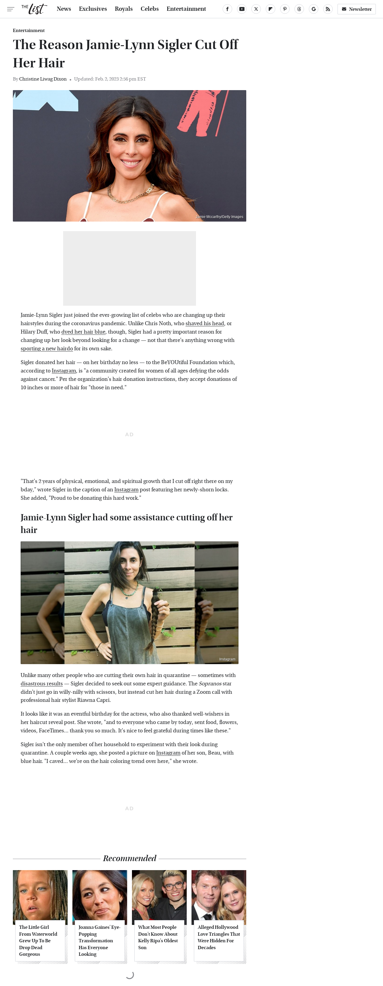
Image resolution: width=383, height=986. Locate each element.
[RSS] (328, 9)
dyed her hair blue (83, 332)
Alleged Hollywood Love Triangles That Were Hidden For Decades (219, 937)
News (64, 9)
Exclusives (93, 9)
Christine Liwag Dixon (43, 79)
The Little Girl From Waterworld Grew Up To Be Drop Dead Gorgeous (38, 940)
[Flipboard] (270, 9)
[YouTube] (242, 9)
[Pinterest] (285, 9)
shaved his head (205, 323)
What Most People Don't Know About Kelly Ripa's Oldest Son (158, 937)
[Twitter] (256, 9)
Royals (124, 9)
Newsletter (360, 9)
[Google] (313, 9)
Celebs (150, 9)
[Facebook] (227, 9)
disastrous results (42, 684)
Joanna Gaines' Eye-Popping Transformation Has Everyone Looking (100, 940)
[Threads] (299, 9)
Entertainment (186, 9)
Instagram (64, 371)
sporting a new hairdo (47, 349)
